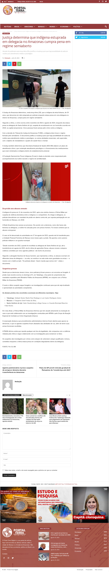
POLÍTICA (76, 27)
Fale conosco (98, 569)
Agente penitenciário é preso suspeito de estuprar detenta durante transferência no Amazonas (17, 370)
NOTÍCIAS (7, 27)
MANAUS (41, 27)
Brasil (76, 535)
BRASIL (16, 27)
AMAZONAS (28, 27)
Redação (7, 58)
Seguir (103, 37)
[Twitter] (106, 1)
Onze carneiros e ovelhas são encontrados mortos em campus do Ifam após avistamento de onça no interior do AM (36, 419)
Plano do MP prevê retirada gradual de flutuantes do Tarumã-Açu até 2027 (54, 369)
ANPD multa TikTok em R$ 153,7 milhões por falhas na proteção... (60, 555)
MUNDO (52, 27)
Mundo (77, 542)
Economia (78, 551)
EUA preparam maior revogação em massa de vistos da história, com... (59, 545)
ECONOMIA (64, 27)
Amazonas (9, 31)
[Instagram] (102, 1)
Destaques (78, 532)
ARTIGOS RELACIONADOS (12, 395)
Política (77, 545)
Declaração (80, 569)
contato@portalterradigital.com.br (18, 554)
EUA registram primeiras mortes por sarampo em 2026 (60, 534)
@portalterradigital (66, 484)
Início (3, 31)
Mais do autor (27, 395)
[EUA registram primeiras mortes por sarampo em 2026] (44, 536)
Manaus (77, 538)
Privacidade (89, 569)
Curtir (103, 33)
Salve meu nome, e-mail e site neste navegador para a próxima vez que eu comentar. (31, 470)
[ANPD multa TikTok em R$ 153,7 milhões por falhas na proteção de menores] (44, 557)
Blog (41, 1)
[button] (105, 26)
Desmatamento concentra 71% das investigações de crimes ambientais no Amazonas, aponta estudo (12, 418)
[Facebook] (99, 1)
